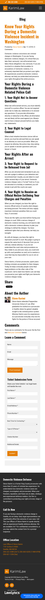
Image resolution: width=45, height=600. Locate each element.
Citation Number (12, 437)
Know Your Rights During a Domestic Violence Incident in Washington (22, 34)
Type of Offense (13, 429)
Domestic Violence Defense (17, 479)
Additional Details (13, 444)
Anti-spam (30, 579)
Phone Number (12, 413)
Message (10, 359)
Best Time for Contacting (16, 421)
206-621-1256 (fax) (10, 554)
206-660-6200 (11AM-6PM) (34, 2)
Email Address (12, 406)
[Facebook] (7, 585)
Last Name (11, 398)
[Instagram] (12, 585)
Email (9, 352)
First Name (11, 390)
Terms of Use (9, 579)
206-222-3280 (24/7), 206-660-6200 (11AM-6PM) (21, 552)
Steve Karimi (17, 47)
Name (9, 344)
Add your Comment (15, 333)
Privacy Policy (20, 579)
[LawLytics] (12, 592)
